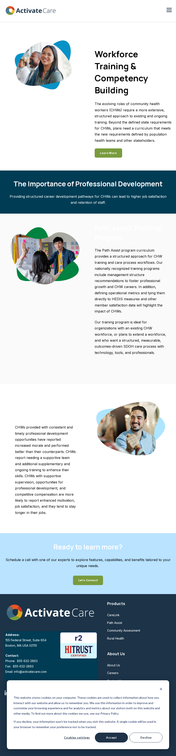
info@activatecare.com (30, 671)
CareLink (113, 615)
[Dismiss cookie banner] (160, 689)
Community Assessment (123, 630)
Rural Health (115, 638)
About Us (113, 665)
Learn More (108, 153)
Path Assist (114, 623)
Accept (111, 737)
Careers (112, 673)
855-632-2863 (27, 661)
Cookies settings (77, 737)
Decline (146, 737)
